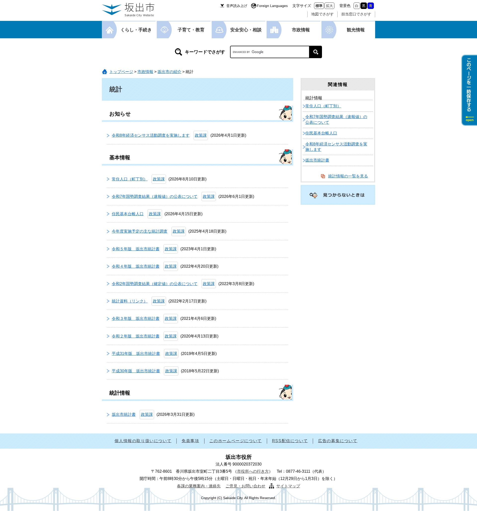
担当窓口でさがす (356, 14)
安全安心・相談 (246, 29)
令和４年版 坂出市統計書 (135, 266)
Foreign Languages (272, 6)
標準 (319, 6)
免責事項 (190, 441)
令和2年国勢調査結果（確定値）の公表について (155, 284)
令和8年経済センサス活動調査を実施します (151, 135)
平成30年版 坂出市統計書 (136, 371)
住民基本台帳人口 (128, 214)
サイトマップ (288, 486)
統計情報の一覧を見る (348, 176)
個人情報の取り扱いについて (143, 441)
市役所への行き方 (253, 471)
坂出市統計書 (124, 414)
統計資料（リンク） (130, 301)
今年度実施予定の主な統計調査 (139, 231)
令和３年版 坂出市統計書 (135, 318)
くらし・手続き (136, 29)
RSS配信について (290, 441)
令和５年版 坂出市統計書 (135, 249)
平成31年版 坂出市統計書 (136, 353)
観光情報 (356, 29)
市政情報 (301, 29)
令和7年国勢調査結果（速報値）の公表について (155, 196)
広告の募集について (337, 441)
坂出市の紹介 (169, 72)
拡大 (329, 6)
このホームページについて (235, 441)
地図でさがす (322, 14)
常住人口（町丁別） (130, 179)
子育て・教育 (191, 29)
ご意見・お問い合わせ (245, 486)
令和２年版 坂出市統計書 (135, 336)
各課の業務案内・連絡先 (199, 486)
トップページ (121, 72)
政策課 (201, 135)
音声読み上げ (236, 6)
